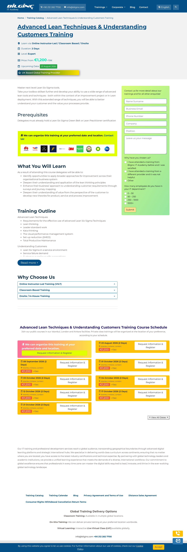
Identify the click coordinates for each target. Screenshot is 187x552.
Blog (132, 7)
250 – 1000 (133, 200)
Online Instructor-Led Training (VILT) (40, 284)
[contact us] (177, 542)
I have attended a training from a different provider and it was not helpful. (144, 174)
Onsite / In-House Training (34, 296)
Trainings (100, 7)
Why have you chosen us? (137, 157)
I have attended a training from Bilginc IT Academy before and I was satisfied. (146, 165)
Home (21, 18)
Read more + (29, 262)
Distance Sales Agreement (143, 495)
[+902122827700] (178, 535)
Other (131, 180)
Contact (143, 7)
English (165, 7)
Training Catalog (35, 18)
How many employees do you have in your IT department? (143, 187)
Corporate (118, 7)
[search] (176, 7)
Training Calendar (58, 495)
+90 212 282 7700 (52, 7)
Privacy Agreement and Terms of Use (103, 495)
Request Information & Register (54, 353)
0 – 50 (131, 193)
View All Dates (158, 417)
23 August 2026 (48, 66)
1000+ (131, 203)
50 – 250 (132, 196)
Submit (130, 209)
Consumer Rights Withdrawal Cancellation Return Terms (56, 502)
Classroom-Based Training (34, 290)
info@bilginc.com (75, 7)
